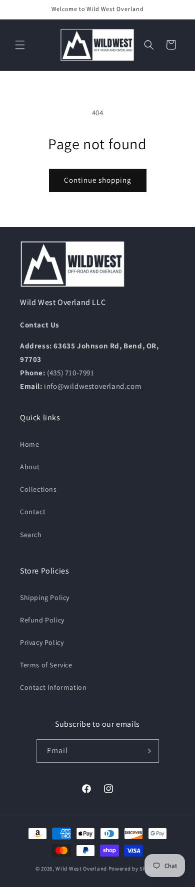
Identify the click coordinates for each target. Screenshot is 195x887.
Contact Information (53, 687)
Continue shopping (98, 180)
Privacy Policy (42, 642)
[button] (20, 45)
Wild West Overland (81, 868)
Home (29, 444)
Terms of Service (46, 664)
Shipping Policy (45, 597)
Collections (38, 489)
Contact (33, 511)
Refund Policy (42, 619)
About (30, 466)
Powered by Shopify (134, 868)
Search (31, 534)
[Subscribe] (147, 751)
